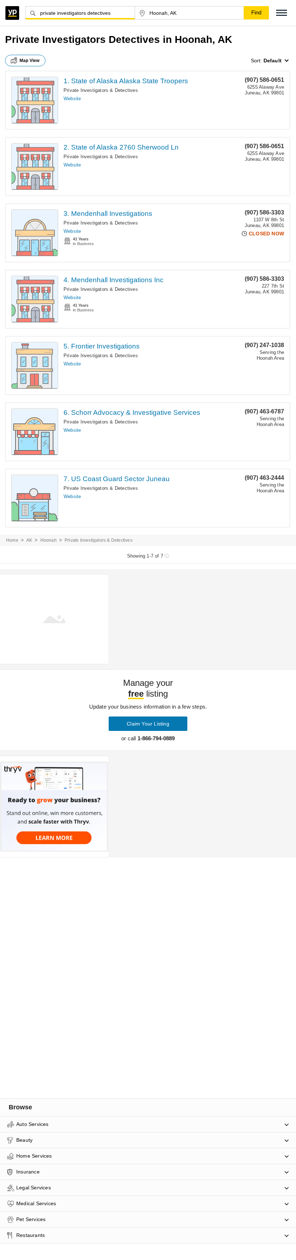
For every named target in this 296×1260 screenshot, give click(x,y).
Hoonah (48, 540)
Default (273, 60)
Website (72, 98)
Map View (29, 60)
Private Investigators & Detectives (101, 90)
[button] (281, 13)
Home (12, 540)
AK (29, 540)
